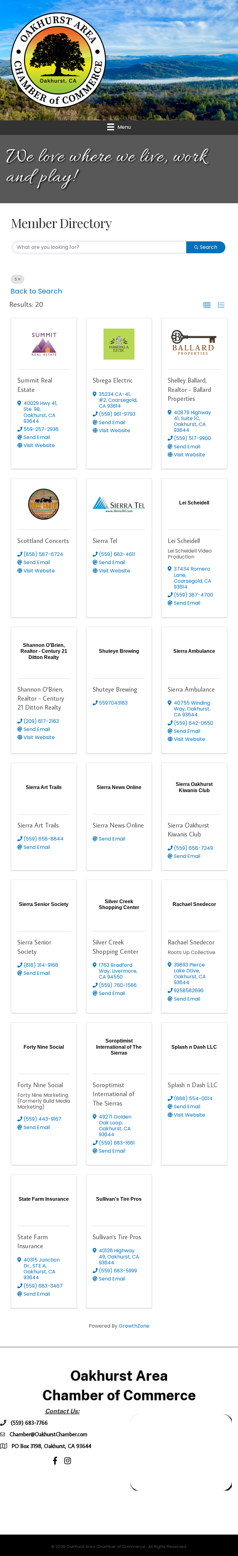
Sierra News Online (118, 825)
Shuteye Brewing (115, 689)
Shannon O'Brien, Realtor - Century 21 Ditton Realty (40, 698)
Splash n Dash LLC (193, 1084)
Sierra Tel (105, 540)
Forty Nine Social (40, 1084)
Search (208, 247)
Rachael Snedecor (191, 942)
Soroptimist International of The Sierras (114, 1093)
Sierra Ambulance (191, 689)
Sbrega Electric (113, 380)
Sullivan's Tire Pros (117, 1236)
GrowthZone (134, 1326)
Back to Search (36, 291)
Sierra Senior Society (34, 946)
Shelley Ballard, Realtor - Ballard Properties (189, 389)
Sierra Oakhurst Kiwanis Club (188, 829)
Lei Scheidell (184, 540)
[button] (207, 305)
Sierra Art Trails (38, 825)
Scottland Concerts (43, 540)
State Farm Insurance (32, 1241)
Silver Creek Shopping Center (115, 946)
